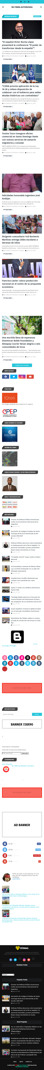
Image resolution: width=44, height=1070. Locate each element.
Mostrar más (37, 16)
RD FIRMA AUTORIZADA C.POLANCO (14, 56)
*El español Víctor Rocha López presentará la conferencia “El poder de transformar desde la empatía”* (22, 45)
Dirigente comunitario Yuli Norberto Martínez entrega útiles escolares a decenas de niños (20, 239)
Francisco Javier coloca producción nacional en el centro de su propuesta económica (21, 283)
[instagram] (25, 2)
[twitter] (28, 2)
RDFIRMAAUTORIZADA (22, 1066)
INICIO (14, 1061)
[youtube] (30, 377)
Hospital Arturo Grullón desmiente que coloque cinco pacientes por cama (24, 579)
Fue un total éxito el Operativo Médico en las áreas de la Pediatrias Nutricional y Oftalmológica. (20, 895)
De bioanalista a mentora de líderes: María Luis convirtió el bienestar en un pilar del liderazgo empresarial (25, 569)
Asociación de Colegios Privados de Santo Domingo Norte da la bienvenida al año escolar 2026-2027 (25, 533)
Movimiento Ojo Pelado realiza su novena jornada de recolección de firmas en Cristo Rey (25, 620)
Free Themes (23, 1065)
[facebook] (21, 2)
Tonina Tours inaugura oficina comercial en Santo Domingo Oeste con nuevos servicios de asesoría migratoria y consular (20, 138)
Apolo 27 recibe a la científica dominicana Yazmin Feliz (25, 589)
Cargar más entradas (22, 365)
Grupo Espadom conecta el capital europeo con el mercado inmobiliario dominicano (26, 610)
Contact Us (29, 1061)
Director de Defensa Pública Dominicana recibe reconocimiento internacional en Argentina (25, 522)
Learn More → (17, 879)
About (21, 1061)
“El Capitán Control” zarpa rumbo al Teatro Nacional (25, 558)
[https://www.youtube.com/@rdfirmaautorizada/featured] (38, 377)
